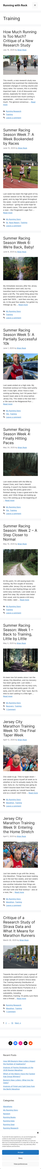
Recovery (10, 706)
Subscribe (9, 1164)
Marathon (10, 803)
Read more (7, 213)
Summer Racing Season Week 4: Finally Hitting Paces (17, 436)
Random (6, 1114)
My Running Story (13, 219)
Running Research (13, 111)
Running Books (9, 1117)
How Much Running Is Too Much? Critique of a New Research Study (19, 38)
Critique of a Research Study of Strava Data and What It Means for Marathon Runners (19, 926)
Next (18, 1023)
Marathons (7, 1106)
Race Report (14, 223)
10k (7, 414)
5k (7, 223)
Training (9, 114)
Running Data (9, 1121)
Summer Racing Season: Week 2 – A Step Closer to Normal (20, 532)
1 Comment (11, 709)
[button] (38, 1133)
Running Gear (9, 1124)
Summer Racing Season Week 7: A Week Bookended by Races (18, 137)
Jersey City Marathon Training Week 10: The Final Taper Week (19, 728)
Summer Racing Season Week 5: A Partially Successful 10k (20, 337)
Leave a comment (13, 118)
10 (12, 1023)
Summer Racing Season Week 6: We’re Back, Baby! (18, 242)
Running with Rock (15, 5)
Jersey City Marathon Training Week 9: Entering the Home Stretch (19, 825)
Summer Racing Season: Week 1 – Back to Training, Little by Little (18, 632)
